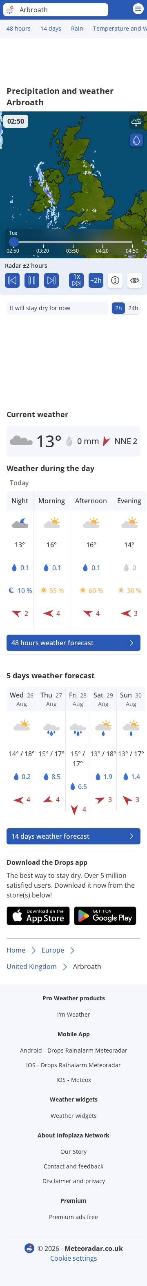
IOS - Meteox (73, 1080)
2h (118, 308)
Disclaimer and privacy (73, 1181)
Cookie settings (73, 1258)
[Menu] (138, 8)
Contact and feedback (73, 1166)
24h (133, 308)
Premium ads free (73, 1217)
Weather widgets (74, 1115)
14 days (50, 28)
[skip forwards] (51, 280)
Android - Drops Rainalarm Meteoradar (73, 1050)
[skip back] (12, 280)
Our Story (73, 1151)
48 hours (19, 28)
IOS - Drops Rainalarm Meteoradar (73, 1065)
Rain (77, 28)
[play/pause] (31, 280)
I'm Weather (73, 1014)
